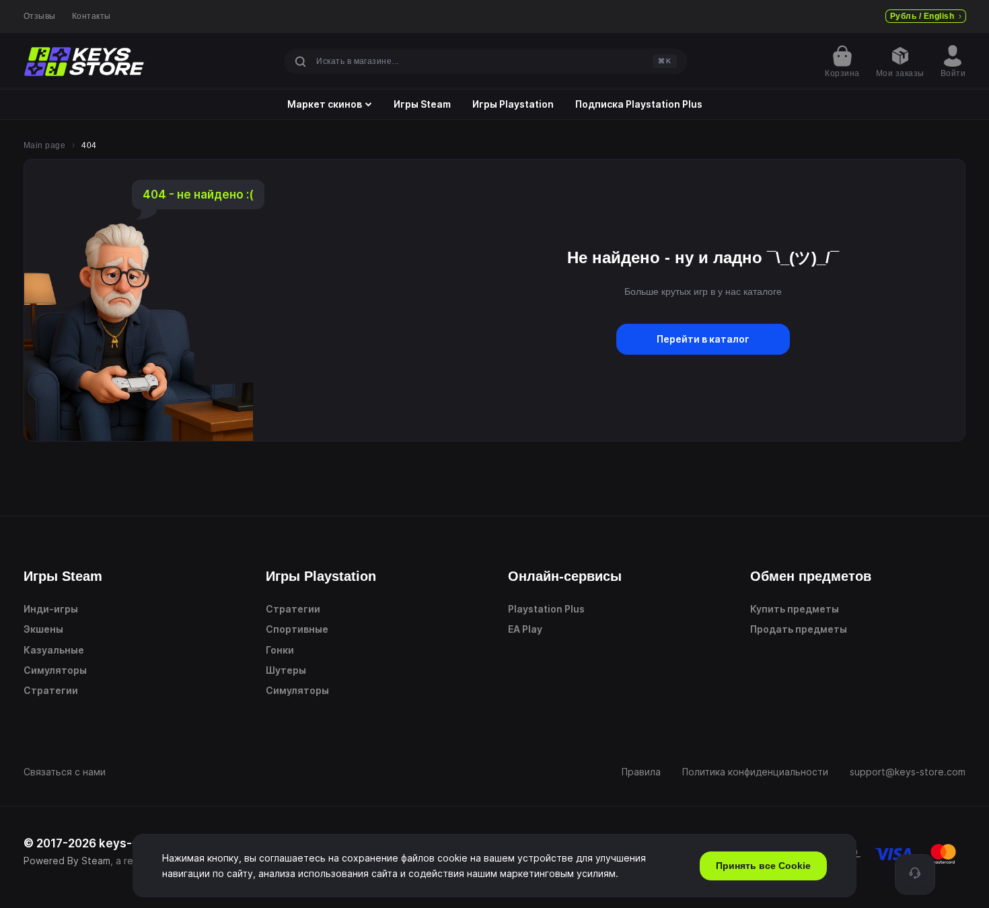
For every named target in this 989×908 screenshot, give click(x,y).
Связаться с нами (65, 771)
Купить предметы (794, 609)
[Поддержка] (915, 874)
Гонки (280, 650)
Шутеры (286, 670)
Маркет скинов (324, 104)
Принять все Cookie (763, 865)
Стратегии (51, 690)
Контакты (91, 16)
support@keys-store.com (907, 771)
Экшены (43, 629)
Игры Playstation (513, 104)
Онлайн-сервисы (565, 576)
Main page (44, 145)
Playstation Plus (546, 609)
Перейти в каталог (703, 339)
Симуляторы (55, 670)
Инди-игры (51, 609)
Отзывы (40, 16)
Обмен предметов (810, 576)
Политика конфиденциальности (755, 771)
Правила (641, 771)
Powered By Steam (67, 860)
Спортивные (297, 629)
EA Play (525, 629)
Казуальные (54, 650)
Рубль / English (922, 16)
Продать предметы (798, 629)
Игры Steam (422, 104)
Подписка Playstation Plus (638, 104)
